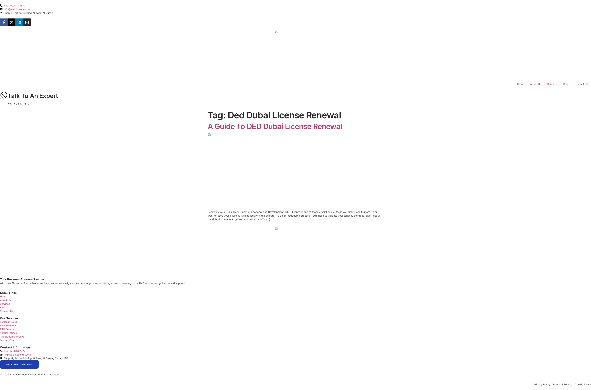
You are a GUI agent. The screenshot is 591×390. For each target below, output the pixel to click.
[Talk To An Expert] (4, 95)
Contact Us (581, 84)
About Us (535, 84)
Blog (566, 84)
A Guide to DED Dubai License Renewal (275, 126)
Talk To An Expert (33, 96)
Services (552, 84)
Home (520, 84)
